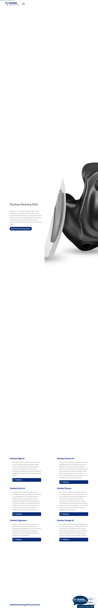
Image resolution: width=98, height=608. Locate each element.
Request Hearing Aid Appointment (20, 228)
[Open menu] (23, 3)
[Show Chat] (92, 607)
